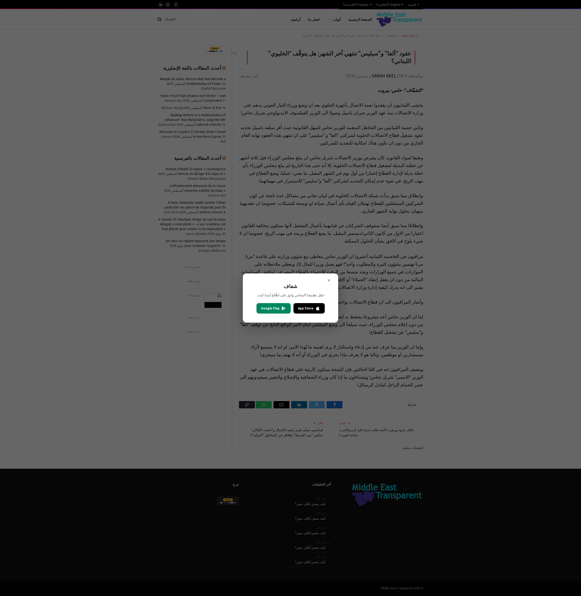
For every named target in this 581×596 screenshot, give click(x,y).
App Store (305, 308)
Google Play (270, 308)
